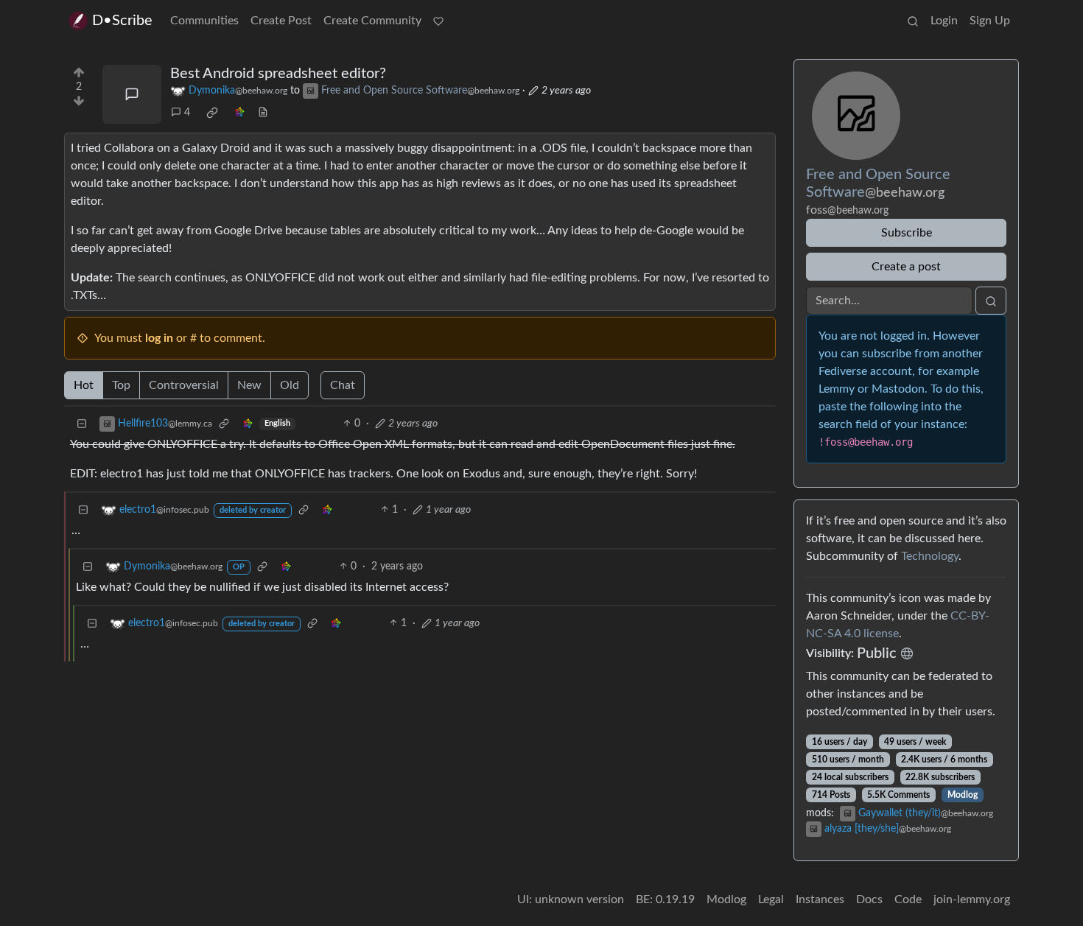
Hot (84, 385)
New (249, 385)
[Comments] (131, 94)
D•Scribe (122, 20)
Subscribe (906, 233)
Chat (342, 385)
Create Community (372, 21)
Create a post (906, 267)
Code (908, 899)
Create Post (281, 21)
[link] (212, 113)
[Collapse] (82, 424)
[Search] (913, 20)
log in (159, 338)
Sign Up (990, 21)
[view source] (263, 113)
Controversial (184, 385)
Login (944, 21)
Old (289, 385)
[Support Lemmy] (438, 20)
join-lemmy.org (971, 899)
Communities (204, 21)
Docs (869, 899)
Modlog (962, 794)
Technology (929, 556)
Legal (771, 899)
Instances (820, 899)
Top (121, 385)
